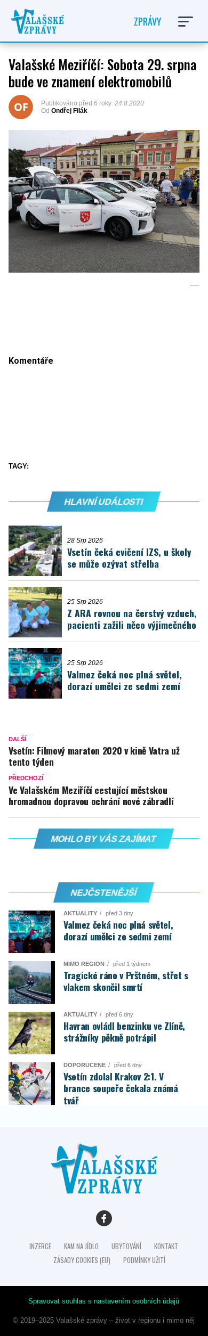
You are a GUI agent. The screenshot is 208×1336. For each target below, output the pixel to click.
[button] (186, 21)
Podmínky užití (144, 1260)
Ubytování (126, 1246)
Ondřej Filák (69, 110)
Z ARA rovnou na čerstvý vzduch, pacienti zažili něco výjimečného (132, 619)
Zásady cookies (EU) (81, 1260)
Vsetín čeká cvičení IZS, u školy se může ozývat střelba (129, 558)
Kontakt (166, 1246)
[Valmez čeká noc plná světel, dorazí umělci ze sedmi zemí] (38, 673)
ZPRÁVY (147, 21)
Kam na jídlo (81, 1246)
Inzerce (40, 1246)
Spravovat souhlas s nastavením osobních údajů (103, 1301)
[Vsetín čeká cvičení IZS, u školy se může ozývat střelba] (38, 551)
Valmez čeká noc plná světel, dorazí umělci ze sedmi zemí (124, 680)
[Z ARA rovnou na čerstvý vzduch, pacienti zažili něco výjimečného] (38, 612)
